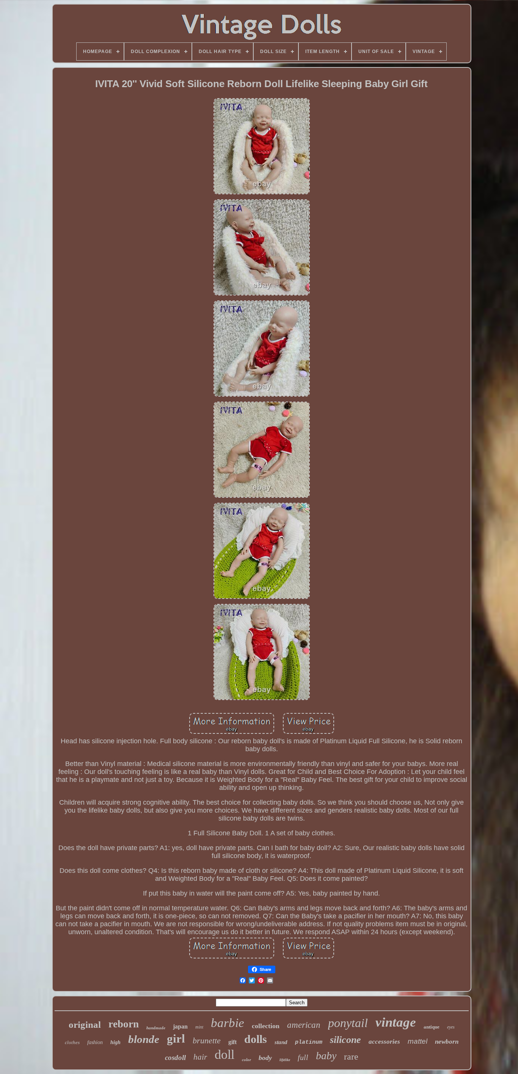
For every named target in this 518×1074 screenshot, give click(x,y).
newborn (446, 1041)
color (246, 1059)
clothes (72, 1042)
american (303, 1025)
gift (232, 1042)
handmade (155, 1028)
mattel (417, 1041)
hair (200, 1056)
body (265, 1057)
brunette (207, 1040)
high (115, 1042)
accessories (384, 1041)
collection (265, 1026)
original (85, 1024)
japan (180, 1026)
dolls (255, 1039)
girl (176, 1038)
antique (432, 1027)
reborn (123, 1024)
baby (326, 1055)
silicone (345, 1039)
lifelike (284, 1060)
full (303, 1057)
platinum (308, 1042)
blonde (143, 1039)
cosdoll (175, 1057)
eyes (451, 1027)
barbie (227, 1023)
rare (351, 1056)
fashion (95, 1042)
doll (224, 1054)
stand (281, 1042)
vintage (395, 1022)
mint (199, 1027)
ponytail (348, 1023)
